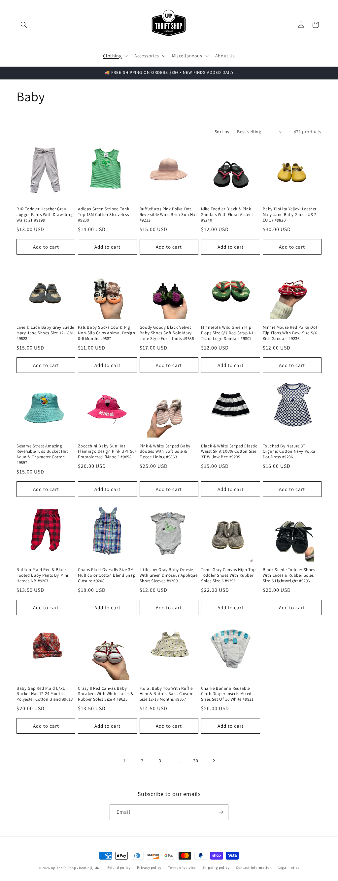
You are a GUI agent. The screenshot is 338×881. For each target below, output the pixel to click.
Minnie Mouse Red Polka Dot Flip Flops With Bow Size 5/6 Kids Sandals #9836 (290, 333)
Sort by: (222, 132)
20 (195, 761)
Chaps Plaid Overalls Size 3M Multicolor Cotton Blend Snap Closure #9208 (106, 575)
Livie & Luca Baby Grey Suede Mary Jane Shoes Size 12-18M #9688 (45, 333)
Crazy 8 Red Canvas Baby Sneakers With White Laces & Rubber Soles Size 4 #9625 (105, 694)
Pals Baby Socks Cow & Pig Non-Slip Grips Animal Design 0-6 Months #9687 (106, 333)
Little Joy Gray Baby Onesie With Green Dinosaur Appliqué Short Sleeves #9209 (169, 575)
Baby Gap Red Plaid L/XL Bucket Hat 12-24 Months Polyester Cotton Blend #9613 (45, 694)
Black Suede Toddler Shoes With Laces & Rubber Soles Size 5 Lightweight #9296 (289, 575)
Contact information (254, 867)
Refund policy (119, 867)
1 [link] (124, 760)
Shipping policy (216, 867)
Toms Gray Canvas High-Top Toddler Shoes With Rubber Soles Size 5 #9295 (228, 575)
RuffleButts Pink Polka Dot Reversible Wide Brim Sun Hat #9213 (168, 214)
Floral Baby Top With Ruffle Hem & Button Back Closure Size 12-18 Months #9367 (166, 694)
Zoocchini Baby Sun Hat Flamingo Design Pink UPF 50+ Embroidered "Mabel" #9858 (107, 451)
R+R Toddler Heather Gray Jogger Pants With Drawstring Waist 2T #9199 (45, 214)
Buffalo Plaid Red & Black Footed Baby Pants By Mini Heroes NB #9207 (42, 575)
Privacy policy (149, 867)
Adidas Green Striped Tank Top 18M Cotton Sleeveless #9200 (103, 214)
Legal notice (288, 867)
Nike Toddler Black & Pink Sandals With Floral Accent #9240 (227, 214)
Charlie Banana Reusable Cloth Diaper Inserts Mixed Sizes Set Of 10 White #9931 (227, 694)
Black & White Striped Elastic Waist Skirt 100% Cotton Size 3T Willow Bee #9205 (229, 451)
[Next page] (213, 760)
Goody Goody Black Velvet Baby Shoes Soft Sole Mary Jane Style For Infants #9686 (167, 333)
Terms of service (182, 867)
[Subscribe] (221, 812)
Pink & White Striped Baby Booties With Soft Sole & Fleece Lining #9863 (165, 451)
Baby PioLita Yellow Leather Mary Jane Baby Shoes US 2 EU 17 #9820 (290, 214)
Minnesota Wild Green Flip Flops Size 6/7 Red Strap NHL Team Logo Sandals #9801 (229, 333)
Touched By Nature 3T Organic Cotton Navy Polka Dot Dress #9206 (289, 451)
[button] (24, 24)
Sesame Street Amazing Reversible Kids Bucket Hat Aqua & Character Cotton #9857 (42, 454)
